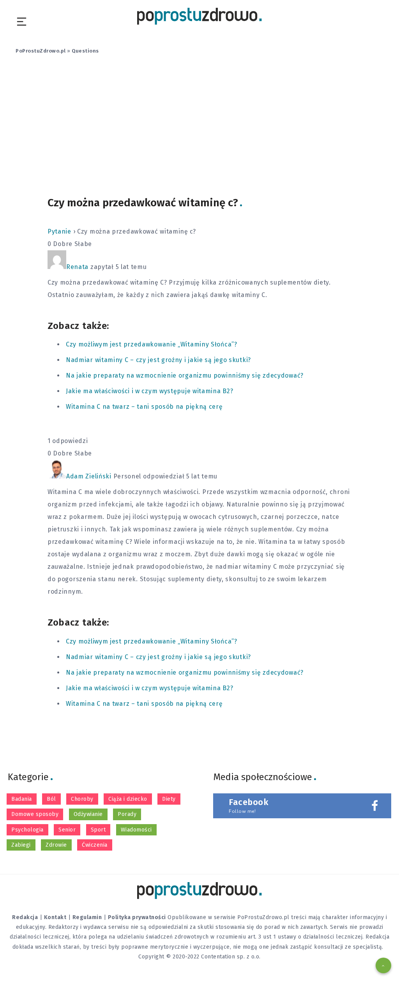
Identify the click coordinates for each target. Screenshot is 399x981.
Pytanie (59, 231)
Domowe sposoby (34, 814)
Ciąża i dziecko (127, 799)
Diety (169, 799)
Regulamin (87, 917)
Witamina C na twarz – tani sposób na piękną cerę (144, 406)
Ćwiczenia (95, 845)
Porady (127, 814)
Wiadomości (136, 829)
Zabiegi (21, 845)
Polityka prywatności (137, 917)
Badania (21, 799)
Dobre (62, 244)
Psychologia (27, 829)
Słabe (83, 244)
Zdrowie (56, 845)
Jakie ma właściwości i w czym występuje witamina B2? (149, 391)
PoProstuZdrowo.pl (41, 51)
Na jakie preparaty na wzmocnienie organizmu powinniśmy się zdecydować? (185, 375)
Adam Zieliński (88, 476)
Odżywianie (88, 814)
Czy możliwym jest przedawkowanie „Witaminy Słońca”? (151, 344)
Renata (77, 267)
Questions (85, 51)
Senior (67, 829)
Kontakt (55, 917)
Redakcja (25, 917)
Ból (51, 799)
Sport (98, 829)
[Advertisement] (199, 129)
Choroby (82, 799)
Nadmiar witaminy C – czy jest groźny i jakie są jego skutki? (158, 360)
